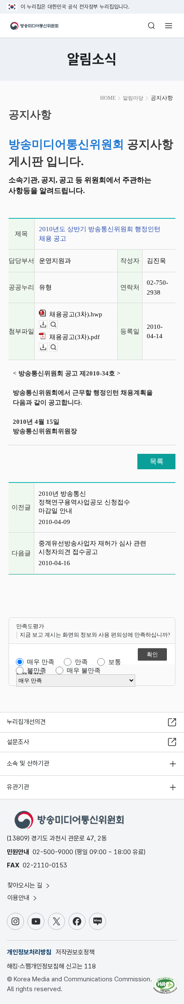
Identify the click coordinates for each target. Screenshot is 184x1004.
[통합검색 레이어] (151, 25)
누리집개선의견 (26, 722)
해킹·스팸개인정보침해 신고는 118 (51, 966)
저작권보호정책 (75, 952)
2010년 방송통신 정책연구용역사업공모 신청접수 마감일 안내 (84, 502)
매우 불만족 (84, 670)
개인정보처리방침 (29, 952)
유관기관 (18, 787)
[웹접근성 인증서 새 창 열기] (165, 982)
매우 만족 (40, 661)
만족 (81, 661)
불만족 (36, 670)
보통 (114, 661)
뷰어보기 (57, 347)
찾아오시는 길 (25, 885)
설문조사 (18, 742)
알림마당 (133, 98)
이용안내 (19, 898)
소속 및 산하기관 (28, 763)
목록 (156, 461)
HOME (108, 98)
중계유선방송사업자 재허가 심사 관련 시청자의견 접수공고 (92, 547)
